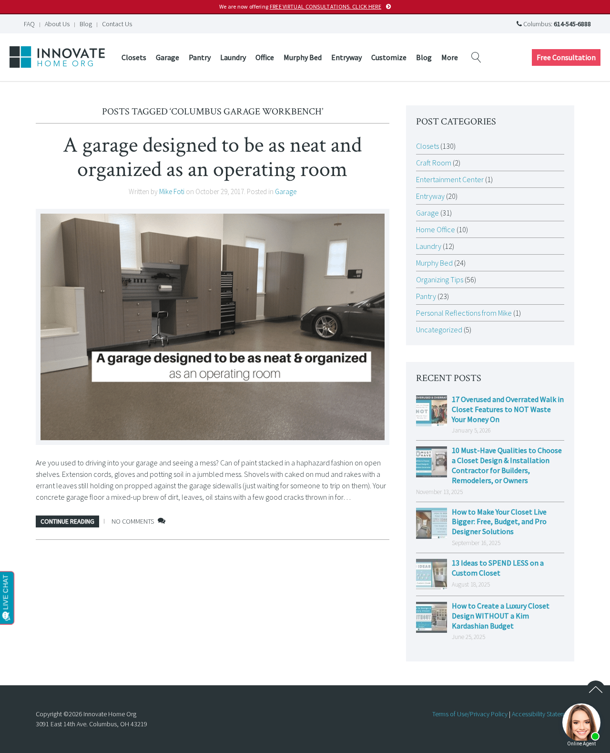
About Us (57, 24)
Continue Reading (67, 521)
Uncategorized (439, 329)
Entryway (346, 57)
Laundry (233, 57)
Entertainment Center (450, 179)
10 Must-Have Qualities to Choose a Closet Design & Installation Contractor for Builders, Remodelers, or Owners (507, 465)
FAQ (29, 24)
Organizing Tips (439, 279)
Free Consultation (566, 57)
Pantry (200, 57)
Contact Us (117, 24)
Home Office (435, 229)
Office (264, 57)
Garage (167, 57)
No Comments (133, 521)
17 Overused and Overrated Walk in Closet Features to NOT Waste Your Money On (508, 409)
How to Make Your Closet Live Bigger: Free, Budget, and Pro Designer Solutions (499, 521)
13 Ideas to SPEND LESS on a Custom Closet (498, 568)
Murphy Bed (303, 57)
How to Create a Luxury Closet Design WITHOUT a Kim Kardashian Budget (500, 615)
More (449, 57)
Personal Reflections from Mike (464, 313)
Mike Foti (171, 191)
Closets (134, 57)
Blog (86, 24)
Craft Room (433, 162)
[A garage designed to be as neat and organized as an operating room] (213, 327)
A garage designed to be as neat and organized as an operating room (212, 157)
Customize (389, 57)
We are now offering (300, 6)
